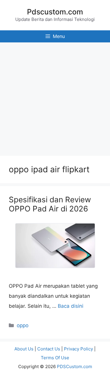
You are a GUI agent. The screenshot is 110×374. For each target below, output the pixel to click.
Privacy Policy (78, 349)
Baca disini (70, 306)
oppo (22, 325)
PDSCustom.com (74, 366)
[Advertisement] (55, 97)
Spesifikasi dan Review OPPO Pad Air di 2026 (50, 204)
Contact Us (48, 349)
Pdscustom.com (55, 11)
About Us (23, 349)
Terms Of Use (55, 357)
